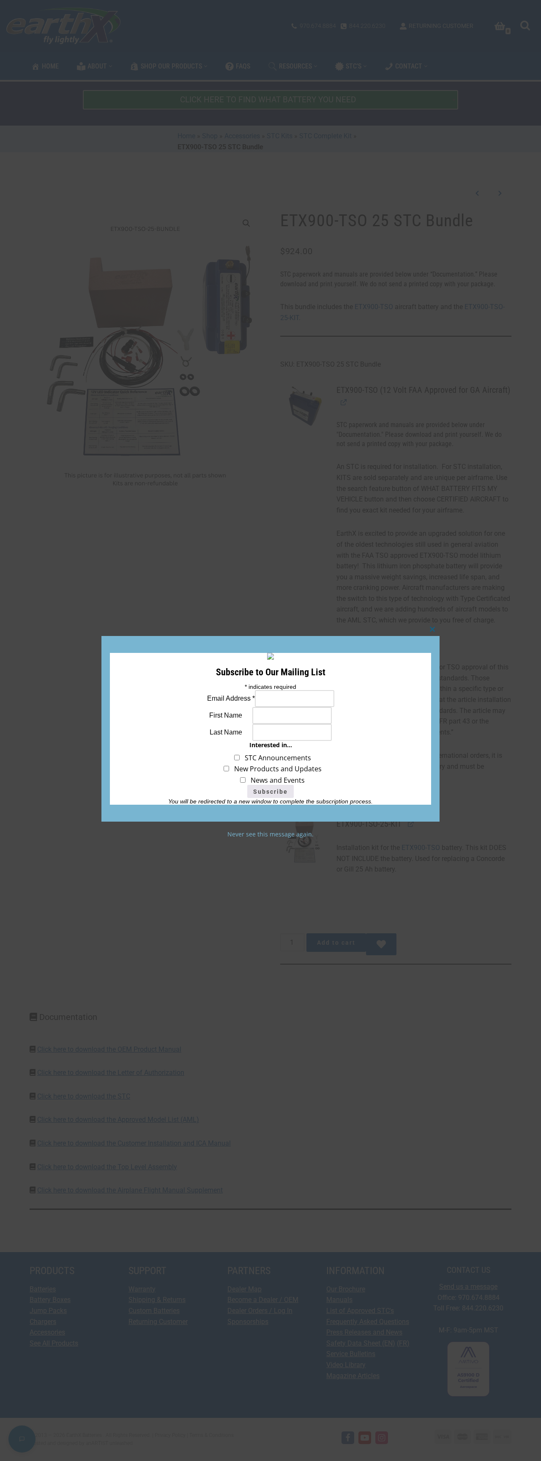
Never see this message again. (270, 834)
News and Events (275, 780)
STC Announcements (275, 758)
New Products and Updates (275, 769)
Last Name (226, 732)
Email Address (231, 698)
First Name (225, 715)
